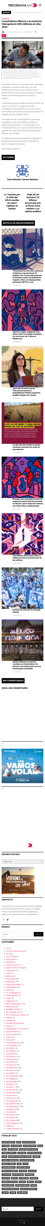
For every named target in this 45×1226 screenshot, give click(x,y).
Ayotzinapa (13, 1149)
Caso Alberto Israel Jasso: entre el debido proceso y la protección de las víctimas (27, 558)
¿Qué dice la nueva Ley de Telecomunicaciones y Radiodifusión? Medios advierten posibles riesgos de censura (26, 391)
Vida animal (22, 1192)
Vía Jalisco (10, 1084)
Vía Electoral (11, 1065)
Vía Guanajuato (12, 1076)
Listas (8, 998)
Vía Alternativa (12, 1042)
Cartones (21, 1153)
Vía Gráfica (10, 1073)
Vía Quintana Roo (13, 1103)
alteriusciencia (29, 1146)
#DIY (18, 1142)
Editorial (9, 976)
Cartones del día (34, 1153)
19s (7, 948)
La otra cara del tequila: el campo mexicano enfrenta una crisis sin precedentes (26, 447)
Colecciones (11, 970)
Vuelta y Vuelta (12, 1128)
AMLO (40, 1146)
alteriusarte (16, 1146)
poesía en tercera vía (10, 1189)
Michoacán (10, 1006)
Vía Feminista (11, 1067)
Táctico (9, 1037)
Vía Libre (9, 1087)
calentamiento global (28, 1149)
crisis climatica (23, 1167)
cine (19, 1164)
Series (8, 1026)
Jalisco (14, 1178)
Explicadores (11, 987)
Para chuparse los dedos (16, 1015)
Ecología (32, 1171)
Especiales (10, 981)
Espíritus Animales (13, 984)
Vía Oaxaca (10, 1095)
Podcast (9, 1017)
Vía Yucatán (11, 1120)
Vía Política (5, 19)
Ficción (8, 990)
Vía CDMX (10, 1048)
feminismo (29, 1174)
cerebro (36, 1156)
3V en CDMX (11, 956)
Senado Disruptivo (13, 1023)
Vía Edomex (10, 1062)
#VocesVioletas (29, 1142)
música (38, 1182)
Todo (8, 1040)
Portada (9, 1020)
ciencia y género (9, 1164)
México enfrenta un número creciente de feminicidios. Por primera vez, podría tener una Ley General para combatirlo (27, 665)
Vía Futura (10, 1070)
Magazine (10, 1001)
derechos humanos (10, 1171)
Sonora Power (12, 1031)
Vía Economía (11, 1059)
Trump (12, 1192)
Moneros (33, 1178)
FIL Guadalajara (12, 993)
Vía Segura (10, 1109)
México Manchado (13, 1004)
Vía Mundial (11, 1092)
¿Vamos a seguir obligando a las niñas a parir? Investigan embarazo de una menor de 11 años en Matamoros (27, 335)
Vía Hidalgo (10, 1078)
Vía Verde (10, 1117)
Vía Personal (11, 1098)
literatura (24, 1178)
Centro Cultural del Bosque (20, 1156)
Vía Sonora (10, 1115)
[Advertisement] (22, 816)
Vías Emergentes (13, 1123)
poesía (33, 1185)
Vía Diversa (10, 1056)
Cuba (8, 973)
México (30, 1182)
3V (7, 954)
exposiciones (18, 1174)
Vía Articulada (11, 1045)
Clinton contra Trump (15, 967)
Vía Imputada (11, 1081)
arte (4, 1149)
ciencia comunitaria (10, 1160)
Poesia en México (22, 1185)
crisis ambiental (9, 1167)
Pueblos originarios (28, 1189)
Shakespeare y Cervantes (16, 1029)
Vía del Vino (11, 1054)
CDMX (4, 1156)
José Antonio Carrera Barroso (13, 32)
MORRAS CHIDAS (13, 1009)
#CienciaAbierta (8, 1142)
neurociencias (8, 1185)
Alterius (6, 1146)
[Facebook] (3, 919)
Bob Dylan (10, 959)
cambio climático (9, 1153)
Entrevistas (10, 979)
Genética (6, 1178)
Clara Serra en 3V (13, 965)
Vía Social (10, 1112)
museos (22, 1182)
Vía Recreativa (11, 1106)
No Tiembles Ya (12, 1012)
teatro (5, 1192)
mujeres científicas (10, 1182)
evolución (6, 1174)
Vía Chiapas (11, 1051)
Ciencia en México (27, 1160)
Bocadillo (9, 962)
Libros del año (12, 995)
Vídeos (8, 1126)
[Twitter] (7, 919)
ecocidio (23, 1171)
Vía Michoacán (12, 1090)
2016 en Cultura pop (14, 951)
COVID (25, 1164)
